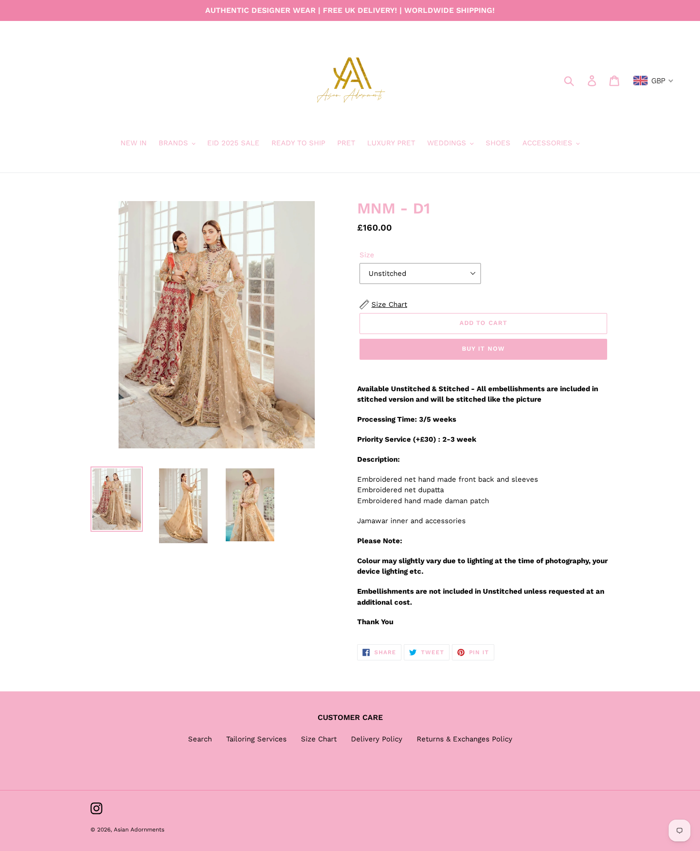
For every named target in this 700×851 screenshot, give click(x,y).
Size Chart (319, 739)
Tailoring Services (256, 739)
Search (200, 739)
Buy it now (483, 348)
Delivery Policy (376, 739)
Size (367, 255)
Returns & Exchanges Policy (464, 739)
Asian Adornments (139, 829)
